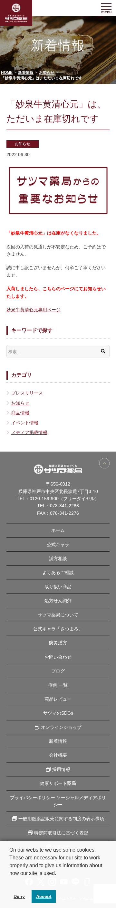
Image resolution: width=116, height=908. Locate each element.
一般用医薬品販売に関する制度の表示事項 (61, 818)
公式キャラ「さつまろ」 (58, 628)
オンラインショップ (61, 727)
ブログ (58, 670)
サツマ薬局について (58, 614)
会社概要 (58, 755)
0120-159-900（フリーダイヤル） (64, 498)
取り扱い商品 (58, 586)
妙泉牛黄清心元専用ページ (33, 309)
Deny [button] (19, 896)
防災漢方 (58, 642)
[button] (10, 881)
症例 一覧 (58, 685)
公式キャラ (58, 544)
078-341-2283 (64, 505)
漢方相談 (58, 558)
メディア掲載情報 (29, 432)
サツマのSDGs (58, 713)
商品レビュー (58, 699)
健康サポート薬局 (58, 783)
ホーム (58, 530)
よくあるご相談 (58, 572)
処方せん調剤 (58, 600)
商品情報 (20, 412)
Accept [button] (44, 896)
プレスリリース (27, 393)
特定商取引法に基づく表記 (61, 832)
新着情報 (58, 741)
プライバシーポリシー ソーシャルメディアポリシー (58, 801)
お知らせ (22, 144)
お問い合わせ (58, 657)
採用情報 (61, 769)
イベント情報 (24, 422)
